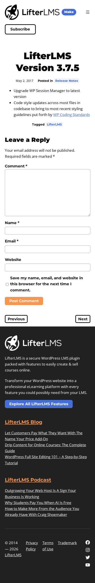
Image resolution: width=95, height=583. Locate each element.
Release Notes (66, 81)
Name (12, 223)
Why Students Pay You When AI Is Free (38, 502)
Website (13, 259)
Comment (16, 166)
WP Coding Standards (71, 114)
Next (82, 319)
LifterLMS (54, 124)
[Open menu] (87, 12)
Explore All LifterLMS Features (38, 404)
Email (11, 241)
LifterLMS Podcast (28, 480)
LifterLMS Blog (23, 422)
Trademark (67, 542)
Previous (16, 319)
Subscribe (20, 29)
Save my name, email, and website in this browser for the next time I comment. (46, 284)
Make (69, 12)
